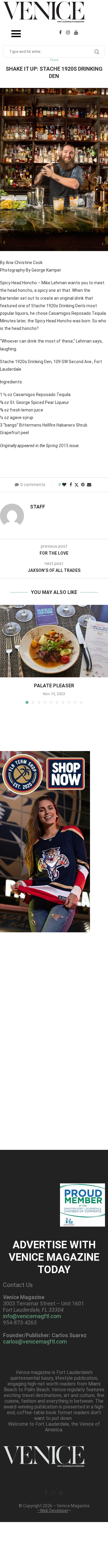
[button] (5, 654)
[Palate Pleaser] (54, 641)
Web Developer (54, 1510)
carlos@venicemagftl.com (35, 1341)
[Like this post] (64, 484)
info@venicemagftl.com (32, 1316)
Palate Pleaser (54, 686)
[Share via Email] (89, 484)
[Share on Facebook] (71, 484)
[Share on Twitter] (76, 484)
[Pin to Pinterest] (83, 484)
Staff (37, 507)
